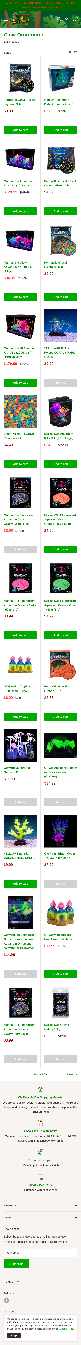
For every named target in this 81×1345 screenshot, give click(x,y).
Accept (14, 1335)
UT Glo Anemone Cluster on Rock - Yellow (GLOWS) (60, 772)
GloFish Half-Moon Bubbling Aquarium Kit (59, 102)
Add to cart (20, 129)
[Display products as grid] (69, 52)
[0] (74, 19)
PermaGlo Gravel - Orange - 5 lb (56, 688)
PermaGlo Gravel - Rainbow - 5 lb (56, 264)
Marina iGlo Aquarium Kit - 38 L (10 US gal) (18, 183)
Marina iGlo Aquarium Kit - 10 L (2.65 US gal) (58, 436)
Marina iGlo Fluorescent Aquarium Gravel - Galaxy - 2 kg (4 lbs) (19, 520)
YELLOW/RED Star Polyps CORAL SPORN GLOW (59, 352)
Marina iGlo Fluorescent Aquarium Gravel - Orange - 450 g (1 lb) (60, 520)
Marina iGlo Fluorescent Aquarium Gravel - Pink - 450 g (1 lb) (20, 605)
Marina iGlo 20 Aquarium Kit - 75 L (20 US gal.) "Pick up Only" (20, 352)
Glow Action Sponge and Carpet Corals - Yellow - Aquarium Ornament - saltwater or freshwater (20, 941)
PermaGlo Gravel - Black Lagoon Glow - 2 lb (60, 183)
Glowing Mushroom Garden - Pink (17, 770)
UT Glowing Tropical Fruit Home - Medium (58, 937)
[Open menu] (6, 19)
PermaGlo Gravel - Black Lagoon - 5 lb (20, 102)
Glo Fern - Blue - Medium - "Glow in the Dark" (60, 855)
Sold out (60, 382)
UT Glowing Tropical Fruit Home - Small (17, 688)
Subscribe (16, 1263)
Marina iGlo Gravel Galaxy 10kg (56, 1027)
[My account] (66, 19)
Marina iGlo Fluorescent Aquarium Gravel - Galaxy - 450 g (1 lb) (19, 1029)
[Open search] (59, 19)
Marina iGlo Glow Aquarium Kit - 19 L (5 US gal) (18, 267)
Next (70, 1074)
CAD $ (9, 1281)
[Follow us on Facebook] (6, 1300)
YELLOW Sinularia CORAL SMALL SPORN (19, 855)
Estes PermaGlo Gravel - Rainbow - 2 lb (20, 436)
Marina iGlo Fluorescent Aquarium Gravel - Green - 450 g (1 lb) (60, 605)
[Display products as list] (75, 52)
